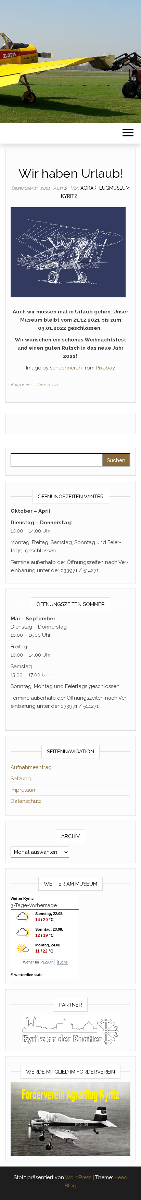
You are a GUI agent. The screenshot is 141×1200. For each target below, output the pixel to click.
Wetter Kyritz (22, 898)
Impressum (24, 790)
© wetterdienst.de (26, 975)
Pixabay (105, 368)
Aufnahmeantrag (31, 767)
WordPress (78, 1177)
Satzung (21, 779)
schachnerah (66, 368)
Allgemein (47, 384)
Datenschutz (26, 801)
